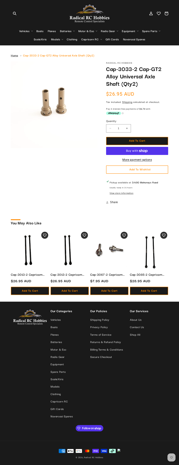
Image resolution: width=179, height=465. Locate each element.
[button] (15, 13)
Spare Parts (58, 371)
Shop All (135, 334)
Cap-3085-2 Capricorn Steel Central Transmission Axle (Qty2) (149, 274)
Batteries (56, 342)
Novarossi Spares (62, 416)
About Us (136, 319)
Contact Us (137, 327)
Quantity (111, 121)
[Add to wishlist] (44, 235)
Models (55, 386)
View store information (121, 193)
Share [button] (114, 202)
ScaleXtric (57, 379)
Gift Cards (57, 409)
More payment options (137, 159)
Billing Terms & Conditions (106, 349)
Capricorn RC (59, 401)
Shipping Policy (99, 319)
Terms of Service (101, 334)
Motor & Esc (58, 349)
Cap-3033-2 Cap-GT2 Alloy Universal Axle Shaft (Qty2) (58, 55)
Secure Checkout (101, 357)
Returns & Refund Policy (105, 342)
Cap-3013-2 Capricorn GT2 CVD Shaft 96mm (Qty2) (27, 274)
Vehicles (56, 319)
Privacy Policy (99, 327)
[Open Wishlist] (159, 13)
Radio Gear (58, 357)
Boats (54, 327)
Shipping (127, 102)
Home (14, 55)
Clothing (56, 394)
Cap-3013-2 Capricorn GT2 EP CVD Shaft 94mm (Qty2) (69, 274)
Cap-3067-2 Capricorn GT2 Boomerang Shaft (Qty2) (106, 274)
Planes (55, 334)
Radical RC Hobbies (93, 457)
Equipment (57, 364)
